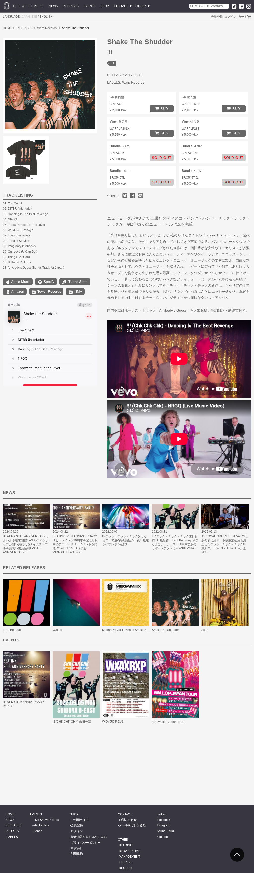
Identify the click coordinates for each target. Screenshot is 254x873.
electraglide (41, 825)
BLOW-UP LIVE (129, 851)
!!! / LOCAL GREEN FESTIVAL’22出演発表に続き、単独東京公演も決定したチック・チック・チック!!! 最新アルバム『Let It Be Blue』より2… (225, 544)
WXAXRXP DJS (113, 721)
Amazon (17, 291)
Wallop (57, 630)
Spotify (48, 282)
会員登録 (217, 16)
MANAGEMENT (129, 856)
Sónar (37, 831)
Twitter (161, 814)
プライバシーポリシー (86, 842)
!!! (113, 63)
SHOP (104, 6)
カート (242, 16)
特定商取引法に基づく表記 (89, 837)
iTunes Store (77, 282)
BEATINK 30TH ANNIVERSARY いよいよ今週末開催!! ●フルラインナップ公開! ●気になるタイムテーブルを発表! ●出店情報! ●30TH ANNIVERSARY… (26, 544)
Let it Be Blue (12, 630)
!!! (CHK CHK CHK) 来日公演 (72, 721)
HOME (7, 28)
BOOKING (125, 845)
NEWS (53, 6)
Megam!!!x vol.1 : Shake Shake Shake (127, 630)
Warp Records (47, 28)
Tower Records (48, 291)
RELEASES (71, 6)
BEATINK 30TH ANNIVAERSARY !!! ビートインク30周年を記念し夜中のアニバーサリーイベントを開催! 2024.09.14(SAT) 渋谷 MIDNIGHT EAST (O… (75, 544)
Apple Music (20, 282)
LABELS (12, 837)
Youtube (162, 837)
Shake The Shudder (165, 630)
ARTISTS (12, 831)
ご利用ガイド (80, 820)
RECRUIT (125, 868)
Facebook (163, 820)
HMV (77, 291)
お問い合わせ (128, 820)
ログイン (230, 16)
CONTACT (121, 6)
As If (204, 630)
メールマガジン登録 (132, 825)
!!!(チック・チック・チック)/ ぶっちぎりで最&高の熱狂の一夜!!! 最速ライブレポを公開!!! (125, 540)
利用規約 (77, 853)
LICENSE (125, 862)
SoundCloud (165, 831)
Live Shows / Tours (46, 820)
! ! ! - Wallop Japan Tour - (168, 722)
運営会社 (77, 848)
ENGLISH (46, 16)
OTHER (140, 6)
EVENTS (89, 6)
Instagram (163, 825)
